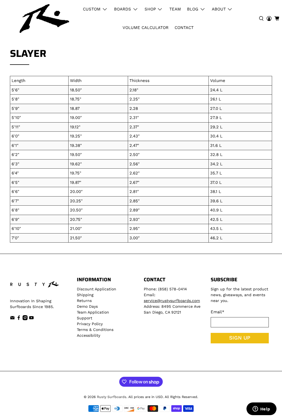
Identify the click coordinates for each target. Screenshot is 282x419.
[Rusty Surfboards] (44, 18)
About (219, 9)
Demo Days (87, 306)
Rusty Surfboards (111, 397)
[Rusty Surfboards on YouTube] (31, 319)
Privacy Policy (90, 324)
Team (175, 9)
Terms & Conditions (95, 329)
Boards (122, 9)
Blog (192, 9)
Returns (84, 300)
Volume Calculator (146, 27)
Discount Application (96, 289)
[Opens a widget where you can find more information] (261, 409)
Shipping (85, 295)
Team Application (93, 312)
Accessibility (88, 335)
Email (217, 311)
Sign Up (239, 338)
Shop (150, 9)
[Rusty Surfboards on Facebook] (18, 319)
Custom (92, 9)
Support (84, 318)
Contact (184, 27)
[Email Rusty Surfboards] (12, 319)
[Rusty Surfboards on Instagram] (25, 319)
